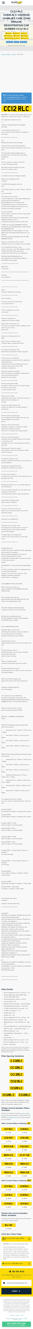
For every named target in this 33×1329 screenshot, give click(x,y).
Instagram (17, 1315)
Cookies (25, 1318)
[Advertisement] (16, 73)
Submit (15, 1291)
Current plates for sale (12, 1117)
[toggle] (29, 1239)
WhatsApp (23, 41)
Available (9, 33)
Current (24, 33)
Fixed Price (17, 33)
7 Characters (9, 35)
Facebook (9, 41)
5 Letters (17, 35)
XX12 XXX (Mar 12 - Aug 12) (12, 38)
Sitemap (20, 1318)
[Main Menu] (3, 2)
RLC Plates (25, 38)
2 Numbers (25, 35)
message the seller (14, 97)
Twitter (17, 41)
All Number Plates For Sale (12, 1318)
